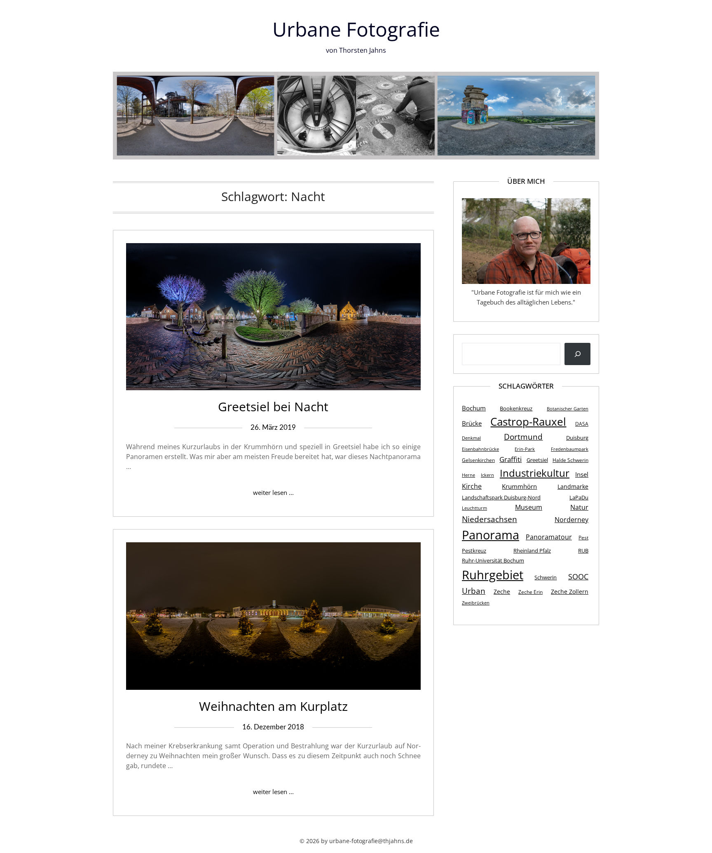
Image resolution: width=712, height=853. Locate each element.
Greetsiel (537, 460)
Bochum (474, 408)
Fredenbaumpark (569, 449)
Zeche (502, 591)
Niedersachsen (489, 519)
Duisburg (577, 437)
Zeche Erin (530, 591)
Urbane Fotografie (356, 29)
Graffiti (510, 459)
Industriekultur (534, 473)
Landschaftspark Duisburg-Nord (501, 497)
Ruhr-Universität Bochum (493, 560)
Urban (473, 591)
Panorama (490, 535)
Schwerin (545, 577)
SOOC (578, 576)
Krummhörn (519, 486)
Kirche (472, 486)
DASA (581, 423)
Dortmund (523, 436)
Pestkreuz (474, 550)
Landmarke (572, 486)
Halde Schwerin (570, 460)
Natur (579, 507)
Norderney (571, 519)
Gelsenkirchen (478, 460)
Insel (581, 474)
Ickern (487, 475)
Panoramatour (549, 536)
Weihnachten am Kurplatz (273, 706)
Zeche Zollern (569, 591)
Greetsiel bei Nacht (273, 406)
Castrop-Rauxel (528, 422)
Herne (468, 475)
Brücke (472, 423)
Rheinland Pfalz (532, 550)
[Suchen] (577, 354)
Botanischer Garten (567, 409)
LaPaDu (578, 497)
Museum (528, 507)
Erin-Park (525, 449)
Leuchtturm (474, 508)
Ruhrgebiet (492, 575)
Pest (583, 537)
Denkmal (471, 438)
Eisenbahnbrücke (480, 449)
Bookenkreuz (516, 408)
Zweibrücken (476, 603)
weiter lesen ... (273, 492)
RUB (583, 550)
